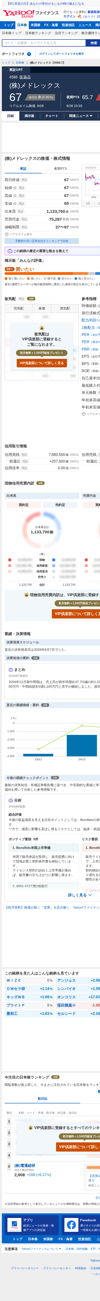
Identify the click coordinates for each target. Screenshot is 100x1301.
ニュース (85, 25)
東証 (23, 168)
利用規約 (80, 1268)
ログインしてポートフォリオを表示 (61, 53)
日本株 (22, 25)
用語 (24, 179)
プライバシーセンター (57, 1268)
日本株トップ (11, 33)
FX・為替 (51, 25)
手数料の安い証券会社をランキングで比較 (41, 241)
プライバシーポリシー (25, 1268)
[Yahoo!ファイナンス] (31, 11)
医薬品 (25, 77)
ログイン (69, 16)
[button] (80, 895)
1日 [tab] (88, 203)
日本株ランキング (38, 33)
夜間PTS (60, 168)
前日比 (42, 1098)
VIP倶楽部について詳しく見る (42, 363)
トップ (8, 25)
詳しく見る (77, 895)
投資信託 (68, 25)
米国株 (35, 25)
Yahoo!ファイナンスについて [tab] (39, 1249)
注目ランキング (66, 33)
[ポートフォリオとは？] (29, 53)
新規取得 (94, 12)
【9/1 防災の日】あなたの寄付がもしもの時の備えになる (45, 3)
